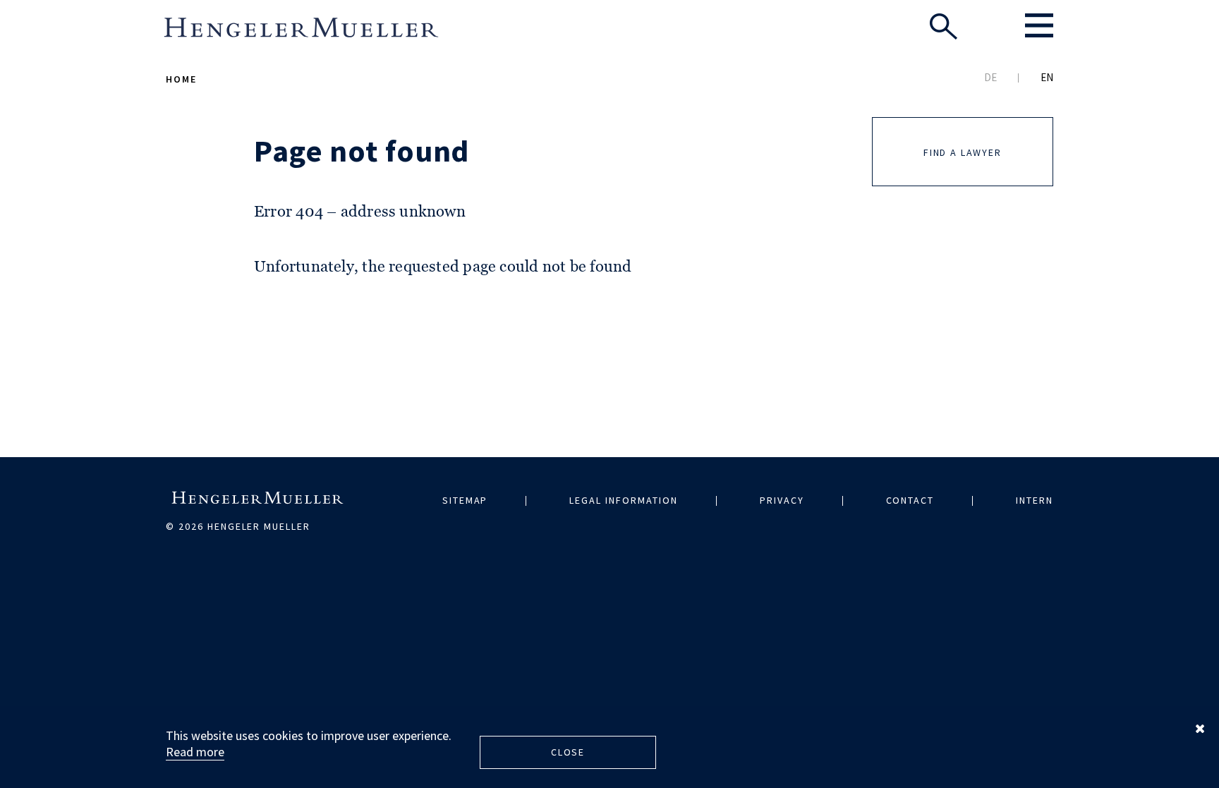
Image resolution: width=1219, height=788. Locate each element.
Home (181, 79)
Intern (1034, 500)
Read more (195, 752)
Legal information (623, 500)
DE (990, 77)
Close (568, 752)
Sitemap (465, 500)
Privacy (782, 500)
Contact (910, 500)
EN (1047, 77)
